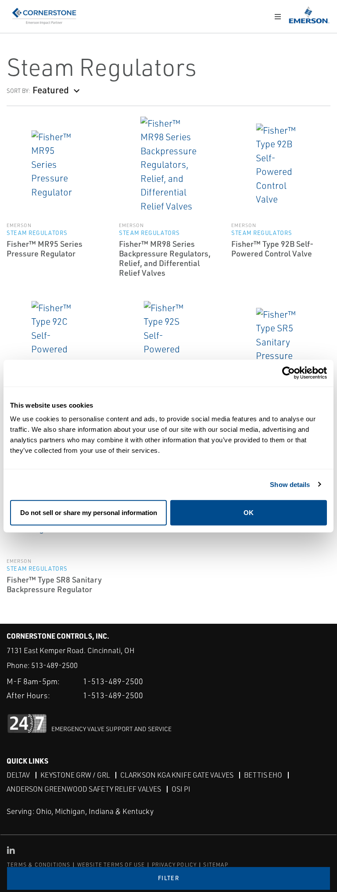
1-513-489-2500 (113, 681)
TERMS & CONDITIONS (39, 864)
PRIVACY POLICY (174, 864)
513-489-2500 (54, 665)
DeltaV (18, 775)
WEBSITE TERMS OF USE (111, 864)
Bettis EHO (263, 775)
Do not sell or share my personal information (88, 512)
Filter (168, 877)
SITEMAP (215, 864)
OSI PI (181, 789)
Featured (50, 90)
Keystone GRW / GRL (75, 775)
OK (249, 512)
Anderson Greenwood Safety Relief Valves (84, 789)
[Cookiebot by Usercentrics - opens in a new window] (288, 373)
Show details (290, 484)
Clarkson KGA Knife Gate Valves (176, 775)
